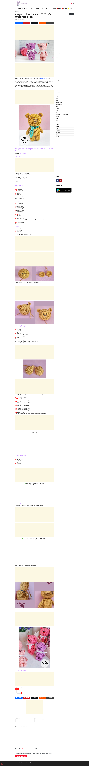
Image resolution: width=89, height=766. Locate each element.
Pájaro (57, 108)
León (57, 86)
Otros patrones (59, 104)
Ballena (57, 59)
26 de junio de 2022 (18, 19)
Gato (42, 8)
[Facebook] (57, 180)
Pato (57, 110)
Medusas (57, 94)
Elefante (57, 75)
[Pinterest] (60, 180)
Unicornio (58, 132)
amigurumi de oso (43, 78)
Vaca (57, 134)
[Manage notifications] (2, 764)
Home (16, 11)
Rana (57, 122)
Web (36, 748)
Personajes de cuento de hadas (62, 114)
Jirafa (57, 84)
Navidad (37, 8)
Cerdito (57, 63)
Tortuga (58, 130)
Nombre (17, 744)
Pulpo (57, 120)
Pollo (57, 118)
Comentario (17, 731)
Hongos (57, 82)
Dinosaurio (58, 73)
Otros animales (53, 8)
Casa (16, 8)
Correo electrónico (19, 748)
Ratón (57, 124)
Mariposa (58, 92)
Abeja (57, 57)
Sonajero (58, 126)
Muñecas (32, 8)
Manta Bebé (58, 90)
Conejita (21, 8)
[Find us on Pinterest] (71, 3)
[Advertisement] (34, 32)
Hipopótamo (58, 80)
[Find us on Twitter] (73, 3)
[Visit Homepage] (21, 3)
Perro (57, 112)
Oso (46, 8)
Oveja (57, 106)
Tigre (57, 128)
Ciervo (26, 8)
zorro (57, 136)
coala (57, 67)
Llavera (57, 88)
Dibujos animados (59, 71)
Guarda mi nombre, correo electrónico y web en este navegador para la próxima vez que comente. (34, 753)
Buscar (57, 12)
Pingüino (57, 116)
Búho (57, 61)
